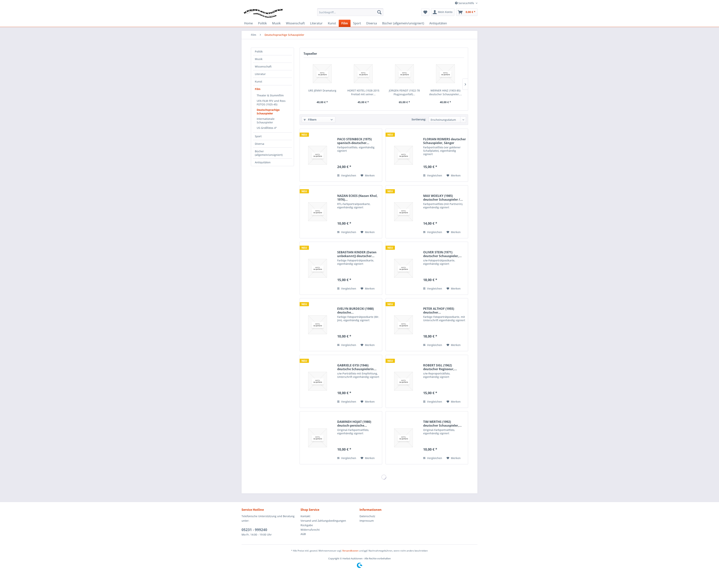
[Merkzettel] (425, 12)
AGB (303, 534)
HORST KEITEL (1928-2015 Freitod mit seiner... (363, 92)
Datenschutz (367, 516)
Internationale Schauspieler (265, 120)
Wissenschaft (263, 66)
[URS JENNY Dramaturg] (322, 74)
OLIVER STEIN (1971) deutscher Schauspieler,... (442, 254)
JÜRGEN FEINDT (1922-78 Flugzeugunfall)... (404, 92)
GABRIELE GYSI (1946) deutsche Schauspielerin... (357, 367)
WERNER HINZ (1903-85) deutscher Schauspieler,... (445, 92)
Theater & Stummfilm (270, 95)
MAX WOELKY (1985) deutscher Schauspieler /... (443, 197)
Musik (259, 59)
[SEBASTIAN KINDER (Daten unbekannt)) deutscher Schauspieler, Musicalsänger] (317, 268)
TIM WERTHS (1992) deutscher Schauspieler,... (442, 423)
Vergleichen (348, 175)
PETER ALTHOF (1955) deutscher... (438, 310)
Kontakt (305, 516)
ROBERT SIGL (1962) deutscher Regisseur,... (440, 367)
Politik (259, 51)
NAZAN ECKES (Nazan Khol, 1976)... (357, 197)
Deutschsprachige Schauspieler (268, 111)
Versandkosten (350, 550)
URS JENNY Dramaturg (322, 90)
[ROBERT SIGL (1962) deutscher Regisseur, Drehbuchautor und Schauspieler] (403, 381)
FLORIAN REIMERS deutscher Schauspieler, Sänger (444, 141)
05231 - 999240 (254, 529)
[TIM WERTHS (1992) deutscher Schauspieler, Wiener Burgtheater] (403, 437)
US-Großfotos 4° (267, 128)
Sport (258, 136)
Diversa (259, 144)
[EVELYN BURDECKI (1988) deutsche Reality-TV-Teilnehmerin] (317, 324)
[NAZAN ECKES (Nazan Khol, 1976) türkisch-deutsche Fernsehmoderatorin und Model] (317, 211)
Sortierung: (419, 119)
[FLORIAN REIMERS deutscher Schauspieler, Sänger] (403, 155)
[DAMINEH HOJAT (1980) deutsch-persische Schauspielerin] (317, 437)
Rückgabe (307, 525)
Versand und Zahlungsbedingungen (323, 520)
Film (257, 89)
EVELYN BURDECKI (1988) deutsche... (355, 310)
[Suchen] (379, 12)
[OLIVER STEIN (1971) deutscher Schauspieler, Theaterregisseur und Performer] (403, 268)
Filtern (311, 119)
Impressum (367, 520)
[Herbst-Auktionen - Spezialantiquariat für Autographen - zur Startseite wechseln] (263, 13)
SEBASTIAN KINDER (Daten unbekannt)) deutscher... (357, 254)
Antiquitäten (263, 162)
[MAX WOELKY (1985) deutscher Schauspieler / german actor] (403, 211)
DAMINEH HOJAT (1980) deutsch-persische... (354, 423)
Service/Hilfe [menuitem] (466, 3)
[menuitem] (350, 12)
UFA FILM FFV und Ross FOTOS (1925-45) (271, 102)
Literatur (260, 74)
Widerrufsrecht (310, 529)
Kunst (258, 81)
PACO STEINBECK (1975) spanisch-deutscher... (354, 141)
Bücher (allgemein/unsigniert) (269, 153)
